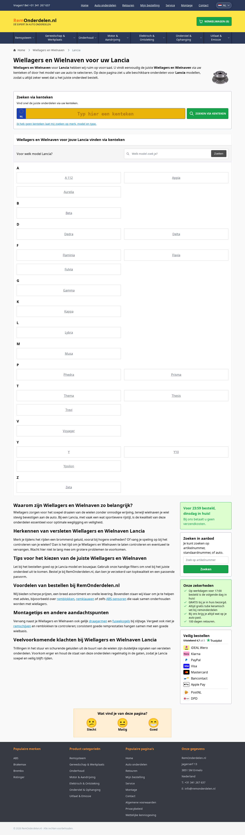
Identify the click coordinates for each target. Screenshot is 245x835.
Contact (203, 5)
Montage (187, 5)
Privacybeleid (134, 808)
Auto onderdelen (105, 5)
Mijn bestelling (150, 5)
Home (84, 5)
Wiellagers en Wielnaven (49, 50)
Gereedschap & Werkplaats (86, 764)
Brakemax (19, 764)
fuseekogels (121, 621)
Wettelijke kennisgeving (141, 815)
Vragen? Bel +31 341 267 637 (31, 5)
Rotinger (18, 777)
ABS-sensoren (116, 599)
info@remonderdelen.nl (200, 788)
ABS (15, 758)
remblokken (65, 599)
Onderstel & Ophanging (84, 790)
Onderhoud (76, 771)
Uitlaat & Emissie (80, 796)
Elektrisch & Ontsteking (84, 783)
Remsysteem (77, 758)
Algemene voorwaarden (141, 802)
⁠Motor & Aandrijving (82, 777)
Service (170, 5)
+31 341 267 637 (195, 782)
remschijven (22, 626)
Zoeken (218, 153)
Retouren (128, 5)
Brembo (18, 771)
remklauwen (85, 599)
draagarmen (98, 621)
